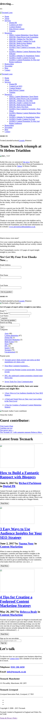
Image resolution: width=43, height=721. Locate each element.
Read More (4, 503)
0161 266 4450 (18, 667)
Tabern (19, 166)
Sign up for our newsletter (9, 638)
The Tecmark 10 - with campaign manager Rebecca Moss (21, 432)
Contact (7, 70)
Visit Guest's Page (6, 426)
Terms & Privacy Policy (8, 718)
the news (26, 162)
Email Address (5, 265)
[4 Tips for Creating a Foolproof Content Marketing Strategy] (17, 591)
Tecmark (8, 350)
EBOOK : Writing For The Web (21, 39)
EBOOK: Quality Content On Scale (22, 41)
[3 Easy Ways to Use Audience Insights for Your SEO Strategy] (17, 523)
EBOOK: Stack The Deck (18, 45)
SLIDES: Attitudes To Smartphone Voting (24, 56)
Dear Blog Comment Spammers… (17, 366)
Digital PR (13, 23)
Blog (6, 68)
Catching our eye (6, 428)
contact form (14, 659)
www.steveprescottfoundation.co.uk (22, 227)
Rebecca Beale (28, 611)
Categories (4, 330)
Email (3, 311)
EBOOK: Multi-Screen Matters (20, 43)
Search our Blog (6, 323)
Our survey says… (7, 430)
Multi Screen (9, 342)
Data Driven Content (16, 29)
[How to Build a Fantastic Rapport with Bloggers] (17, 467)
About (7, 18)
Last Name (4, 285)
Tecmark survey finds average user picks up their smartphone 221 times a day (22, 361)
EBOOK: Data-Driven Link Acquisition (23, 37)
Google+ (22, 141)
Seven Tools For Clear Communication (19, 382)
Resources (8, 33)
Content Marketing (11, 335)
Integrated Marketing (12, 340)
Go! (2, 327)
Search (7, 348)
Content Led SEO (15, 25)
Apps (6, 333)
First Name (4, 275)
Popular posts (5, 356)
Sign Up (3, 643)
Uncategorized (10, 352)
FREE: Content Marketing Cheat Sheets (23, 35)
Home (7, 16)
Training (12, 31)
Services (8, 21)
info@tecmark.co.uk (16, 672)
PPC (6, 346)
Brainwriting (9, 64)
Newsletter (8, 66)
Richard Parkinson (30, 483)
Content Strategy (15, 27)
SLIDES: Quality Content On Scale (22, 58)
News (7, 344)
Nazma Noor (26, 543)
